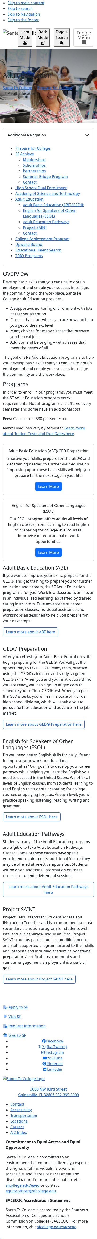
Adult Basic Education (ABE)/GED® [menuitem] (53, 204)
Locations (19, 1121)
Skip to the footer (23, 19)
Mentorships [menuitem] (34, 159)
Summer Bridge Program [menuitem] (45, 176)
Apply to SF (18, 1007)
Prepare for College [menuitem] (32, 148)
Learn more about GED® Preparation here (43, 724)
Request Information (27, 1026)
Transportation (23, 1115)
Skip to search (20, 8)
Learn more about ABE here (30, 631)
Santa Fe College (17, 87)
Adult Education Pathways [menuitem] (46, 221)
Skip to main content (26, 2)
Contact (17, 1104)
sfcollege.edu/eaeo (23, 1185)
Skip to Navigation (24, 14)
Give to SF (17, 1035)
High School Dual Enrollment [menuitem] (41, 187)
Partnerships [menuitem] (34, 170)
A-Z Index (18, 1132)
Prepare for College (54, 87)
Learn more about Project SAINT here (39, 979)
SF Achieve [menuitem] (24, 153)
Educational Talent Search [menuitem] (38, 250)
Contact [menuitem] (30, 182)
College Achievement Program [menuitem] (42, 238)
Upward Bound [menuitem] (28, 244)
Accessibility (21, 1109)
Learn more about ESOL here (31, 816)
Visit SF (14, 1016)
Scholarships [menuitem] (34, 165)
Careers (17, 1126)
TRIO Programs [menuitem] (29, 255)
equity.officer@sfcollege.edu (31, 1191)
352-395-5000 (67, 1094)
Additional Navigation (27, 135)
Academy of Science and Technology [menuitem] (47, 193)
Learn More (48, 486)
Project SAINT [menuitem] (35, 227)
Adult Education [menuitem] (29, 199)
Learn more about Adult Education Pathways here (48, 889)
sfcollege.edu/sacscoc (56, 1226)
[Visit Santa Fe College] (48, 1081)
